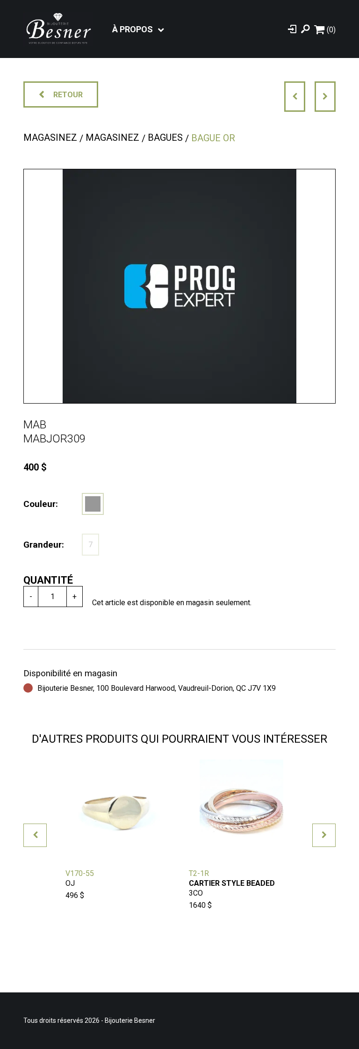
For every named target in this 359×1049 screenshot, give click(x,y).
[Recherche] (305, 29)
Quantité (48, 580)
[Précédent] (294, 96)
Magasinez (50, 137)
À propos (132, 29)
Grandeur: (43, 544)
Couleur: (40, 504)
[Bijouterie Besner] (58, 29)
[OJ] (93, 504)
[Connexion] (292, 29)
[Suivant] (325, 96)
